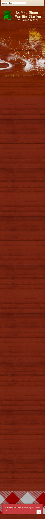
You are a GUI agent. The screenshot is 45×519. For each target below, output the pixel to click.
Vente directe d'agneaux (24, 34)
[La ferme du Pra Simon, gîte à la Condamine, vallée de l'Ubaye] (22, 15)
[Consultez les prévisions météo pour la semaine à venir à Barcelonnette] (13, 450)
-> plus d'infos (27, 395)
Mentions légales (27, 508)
